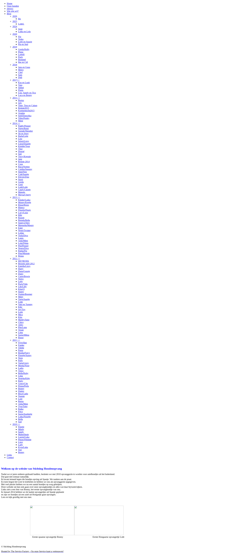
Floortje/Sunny (24, 355)
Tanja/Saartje (24, 299)
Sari (20, 422)
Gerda (21, 182)
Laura (20, 238)
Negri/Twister (24, 230)
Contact (10, 457)
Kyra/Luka (23, 447)
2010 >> (16, 424)
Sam (20, 75)
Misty (20, 297)
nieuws (10, 8)
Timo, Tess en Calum (27, 105)
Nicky (21, 279)
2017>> (16, 80)
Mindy (21, 429)
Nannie (21, 396)
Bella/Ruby (23, 373)
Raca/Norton (24, 166)
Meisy (21, 70)
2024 (14, 26)
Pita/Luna (22, 327)
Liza (20, 138)
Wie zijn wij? (13, 11)
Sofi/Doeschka (24, 115)
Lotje (20, 312)
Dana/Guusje (24, 271)
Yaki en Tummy (25, 304)
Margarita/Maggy (26, 225)
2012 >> (16, 258)
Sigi (20, 450)
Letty (20, 281)
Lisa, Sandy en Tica (27, 93)
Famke (21, 345)
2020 (14, 34)
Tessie (21, 330)
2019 (14, 47)
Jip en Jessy (23, 133)
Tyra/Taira (22, 406)
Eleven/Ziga (23, 177)
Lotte (20, 302)
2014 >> (16, 123)
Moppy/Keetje (24, 202)
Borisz (21, 100)
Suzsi (20, 179)
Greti (20, 184)
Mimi (20, 121)
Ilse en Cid (23, 62)
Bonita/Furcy (24, 353)
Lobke (21, 233)
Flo (19, 36)
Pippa (20, 52)
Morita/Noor (23, 365)
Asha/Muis (23, 404)
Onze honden (13, 6)
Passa (20, 350)
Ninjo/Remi (23, 128)
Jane (20, 159)
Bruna (21, 256)
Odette (21, 348)
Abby (20, 325)
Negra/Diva (23, 248)
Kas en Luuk (24, 82)
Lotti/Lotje (23, 187)
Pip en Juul (23, 44)
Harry (20, 269)
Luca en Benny (25, 95)
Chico (21, 322)
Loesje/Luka (23, 437)
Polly (20, 360)
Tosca (20, 371)
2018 (14, 64)
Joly (20, 103)
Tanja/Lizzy (23, 363)
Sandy (21, 432)
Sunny (21, 291)
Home (9, 3)
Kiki (20, 307)
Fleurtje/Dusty (24, 210)
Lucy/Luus (23, 212)
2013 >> (16, 197)
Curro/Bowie (24, 276)
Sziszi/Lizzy (23, 141)
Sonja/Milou (23, 335)
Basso (21, 337)
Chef (20, 72)
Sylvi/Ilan (22, 342)
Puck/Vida (23, 284)
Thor (20, 149)
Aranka (21, 113)
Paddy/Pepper (24, 126)
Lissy (20, 442)
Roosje (21, 218)
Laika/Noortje (24, 416)
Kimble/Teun (24, 146)
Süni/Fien (22, 172)
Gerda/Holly (23, 49)
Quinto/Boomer (25, 294)
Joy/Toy (21, 309)
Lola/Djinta (23, 243)
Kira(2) (21, 289)
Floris (20, 90)
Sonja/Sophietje (25, 414)
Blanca (21, 207)
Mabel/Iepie (23, 434)
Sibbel (21, 87)
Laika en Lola (24, 31)
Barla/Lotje (23, 136)
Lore (20, 399)
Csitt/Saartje (23, 174)
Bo (19, 19)
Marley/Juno (23, 320)
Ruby (20, 381)
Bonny (21, 388)
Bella (20, 419)
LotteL (21, 24)
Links (9, 455)
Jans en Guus (24, 67)
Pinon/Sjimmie (24, 439)
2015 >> (16, 98)
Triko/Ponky (23, 118)
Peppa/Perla (23, 386)
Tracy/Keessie (24, 156)
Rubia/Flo (22, 251)
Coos (20, 164)
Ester (20, 228)
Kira (20, 317)
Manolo (21, 192)
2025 (14, 21)
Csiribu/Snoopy (25, 169)
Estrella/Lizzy (24, 266)
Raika (20, 409)
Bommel (22, 59)
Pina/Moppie (24, 253)
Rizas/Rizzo (23, 205)
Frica (20, 411)
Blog (9, 13)
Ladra (20, 368)
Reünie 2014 (24, 161)
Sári (20, 154)
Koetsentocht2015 (26, 110)
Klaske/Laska (24, 200)
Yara (20, 85)
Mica (20, 314)
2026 (14, 16)
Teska (20, 39)
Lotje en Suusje (25, 42)
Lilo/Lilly (22, 286)
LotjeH (21, 54)
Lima (20, 332)
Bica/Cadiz (23, 393)
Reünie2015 (23, 108)
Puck (20, 57)
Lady (20, 444)
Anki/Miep (23, 240)
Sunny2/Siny (24, 223)
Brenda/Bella (24, 220)
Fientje (21, 427)
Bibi (20, 215)
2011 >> (16, 340)
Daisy (20, 274)
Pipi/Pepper (23, 246)
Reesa (21, 401)
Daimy (21, 391)
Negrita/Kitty (24, 378)
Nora (20, 358)
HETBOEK (23, 261)
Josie (20, 29)
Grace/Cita (23, 383)
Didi (20, 77)
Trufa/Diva (23, 235)
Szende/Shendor (25, 131)
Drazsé (21, 151)
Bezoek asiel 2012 (26, 263)
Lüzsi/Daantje (24, 144)
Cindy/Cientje (24, 189)
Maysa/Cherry (24, 195)
